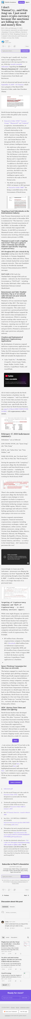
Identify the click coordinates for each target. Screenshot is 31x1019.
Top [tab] (3, 937)
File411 (7, 41)
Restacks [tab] (12, 906)
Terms (17, 1007)
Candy (7, 921)
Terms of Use (23, 880)
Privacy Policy (15, 883)
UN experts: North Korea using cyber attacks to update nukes (17, 844)
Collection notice (24, 1007)
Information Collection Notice (18, 882)
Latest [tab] (7, 937)
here (18, 764)
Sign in (27, 2)
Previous (6, 895)
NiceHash (12, 643)
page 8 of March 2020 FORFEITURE (16, 409)
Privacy (13, 1007)
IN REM (4, 411)
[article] (15, 948)
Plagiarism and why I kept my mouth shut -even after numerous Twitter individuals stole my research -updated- (10, 944)
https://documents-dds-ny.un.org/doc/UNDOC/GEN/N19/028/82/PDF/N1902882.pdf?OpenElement (17, 835)
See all (5, 985)
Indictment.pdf (8, 789)
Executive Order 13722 (11, 121)
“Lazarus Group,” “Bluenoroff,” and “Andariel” (16, 122)
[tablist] (8, 906)
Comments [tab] (5, 906)
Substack (7, 1015)
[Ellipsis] (29, 921)
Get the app (23, 1011)
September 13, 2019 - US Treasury (12, 85)
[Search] (28, 937)
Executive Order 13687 (16, 187)
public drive (14, 825)
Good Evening (6, 973)
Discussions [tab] (14, 937)
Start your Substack (11, 1011)
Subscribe (21, 2)
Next (25, 895)
